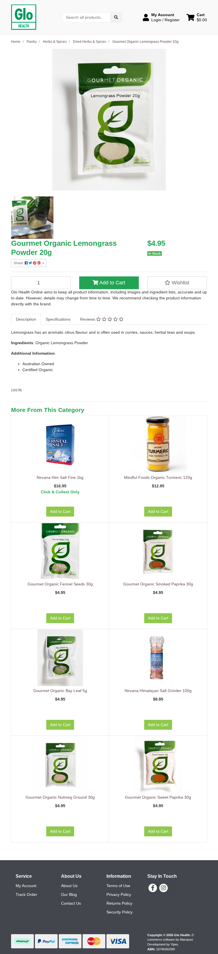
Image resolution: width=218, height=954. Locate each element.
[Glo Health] (23, 17)
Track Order (26, 894)
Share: (19, 263)
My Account (26, 885)
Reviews (88, 319)
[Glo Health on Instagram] (163, 888)
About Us (69, 885)
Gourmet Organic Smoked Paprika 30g (158, 584)
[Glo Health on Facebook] (152, 888)
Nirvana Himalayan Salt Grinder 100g (158, 690)
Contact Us (71, 903)
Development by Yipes (162, 944)
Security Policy (119, 912)
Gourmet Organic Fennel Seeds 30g (60, 584)
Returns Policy (119, 903)
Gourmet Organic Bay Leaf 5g (60, 690)
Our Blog (69, 894)
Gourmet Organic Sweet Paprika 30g (158, 797)
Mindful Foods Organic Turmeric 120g (158, 477)
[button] (161, 17)
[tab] (26, 319)
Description (26, 319)
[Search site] (116, 17)
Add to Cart (111, 282)
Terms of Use (118, 885)
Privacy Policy (118, 894)
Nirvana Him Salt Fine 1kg (60, 477)
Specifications (58, 319)
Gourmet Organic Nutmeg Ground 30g (60, 797)
